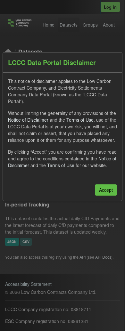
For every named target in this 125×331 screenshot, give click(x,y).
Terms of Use (80, 120)
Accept (106, 190)
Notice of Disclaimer (28, 120)
